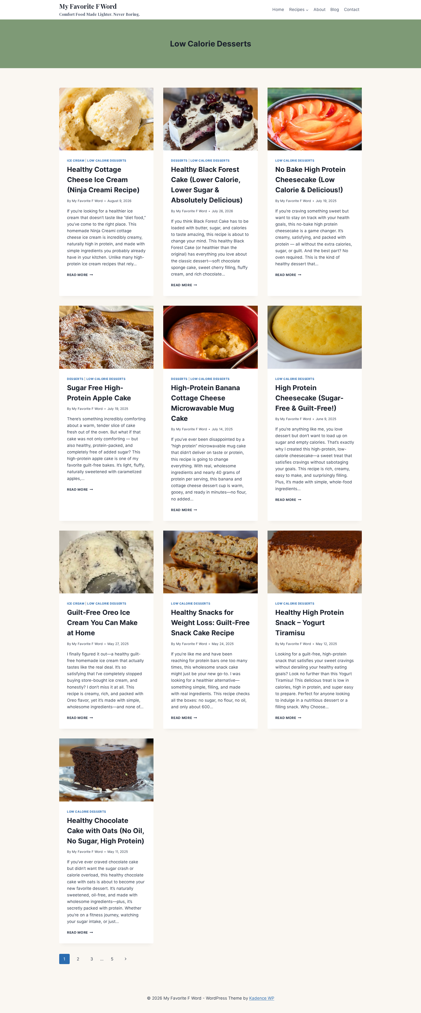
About (319, 9)
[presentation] (106, 119)
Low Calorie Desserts (106, 160)
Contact (351, 9)
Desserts (179, 160)
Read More (80, 275)
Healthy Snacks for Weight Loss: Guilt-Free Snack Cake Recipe (210, 622)
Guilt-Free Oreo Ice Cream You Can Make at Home (102, 622)
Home (278, 9)
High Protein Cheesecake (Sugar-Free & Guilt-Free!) (309, 398)
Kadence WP (261, 998)
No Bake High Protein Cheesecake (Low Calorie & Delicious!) (310, 179)
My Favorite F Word (87, 201)
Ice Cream (75, 160)
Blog (334, 9)
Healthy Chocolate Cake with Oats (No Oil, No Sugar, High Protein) (105, 830)
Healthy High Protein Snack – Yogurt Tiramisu (309, 622)
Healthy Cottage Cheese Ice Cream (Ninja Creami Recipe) (103, 179)
